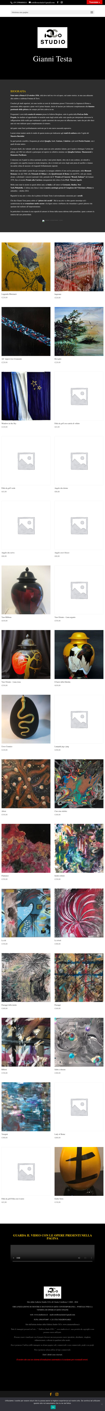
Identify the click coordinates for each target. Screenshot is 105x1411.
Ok (53, 1407)
